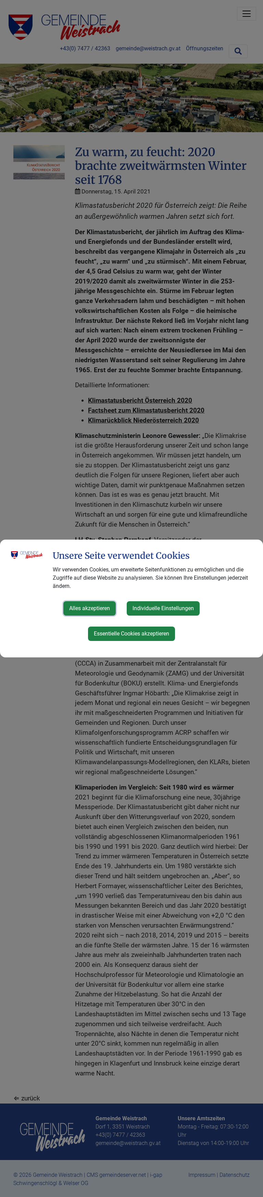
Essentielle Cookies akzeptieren (131, 633)
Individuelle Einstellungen (163, 608)
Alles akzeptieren (89, 608)
